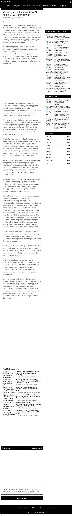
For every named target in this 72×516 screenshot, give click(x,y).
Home (8, 6)
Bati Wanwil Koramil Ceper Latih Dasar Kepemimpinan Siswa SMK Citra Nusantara (62, 108)
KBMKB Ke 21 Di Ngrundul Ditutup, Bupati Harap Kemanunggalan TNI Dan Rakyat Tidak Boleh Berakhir (61, 125)
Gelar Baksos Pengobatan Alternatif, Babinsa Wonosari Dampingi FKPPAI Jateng (27, 412)
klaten (48, 146)
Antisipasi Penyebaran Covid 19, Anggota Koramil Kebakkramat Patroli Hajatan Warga (62, 78)
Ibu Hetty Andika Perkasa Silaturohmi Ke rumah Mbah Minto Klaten (62, 60)
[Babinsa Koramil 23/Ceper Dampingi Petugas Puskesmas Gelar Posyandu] (50, 101)
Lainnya (61, 6)
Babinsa (46, 6)
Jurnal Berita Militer (38, 512)
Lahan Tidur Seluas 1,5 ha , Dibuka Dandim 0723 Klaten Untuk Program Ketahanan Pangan (62, 84)
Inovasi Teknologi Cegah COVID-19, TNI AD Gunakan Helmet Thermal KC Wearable (61, 43)
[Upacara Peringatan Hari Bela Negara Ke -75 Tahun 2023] (50, 119)
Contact (26, 508)
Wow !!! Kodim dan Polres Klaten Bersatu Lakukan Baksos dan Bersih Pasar (27, 388)
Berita (48, 140)
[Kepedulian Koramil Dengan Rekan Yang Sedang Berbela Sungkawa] (50, 90)
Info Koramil (36, 6)
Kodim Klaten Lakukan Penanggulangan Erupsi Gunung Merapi (61, 66)
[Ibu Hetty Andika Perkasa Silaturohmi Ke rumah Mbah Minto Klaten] (50, 60)
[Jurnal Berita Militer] (8, 2)
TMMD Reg (49, 160)
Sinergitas (16, 6)
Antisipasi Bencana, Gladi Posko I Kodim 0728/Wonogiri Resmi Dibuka (61, 55)
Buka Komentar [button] (22, 498)
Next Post (7, 448)
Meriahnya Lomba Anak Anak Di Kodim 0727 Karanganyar (20, 13)
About (19, 508)
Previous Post (35, 448)
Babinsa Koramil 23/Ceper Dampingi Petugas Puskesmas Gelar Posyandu (61, 102)
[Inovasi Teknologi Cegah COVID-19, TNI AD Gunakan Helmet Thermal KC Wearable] (50, 43)
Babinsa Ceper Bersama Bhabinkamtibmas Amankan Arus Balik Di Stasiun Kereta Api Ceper (28, 404)
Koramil (48, 151)
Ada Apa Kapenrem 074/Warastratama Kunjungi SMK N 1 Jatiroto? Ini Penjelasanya (62, 37)
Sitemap (42, 508)
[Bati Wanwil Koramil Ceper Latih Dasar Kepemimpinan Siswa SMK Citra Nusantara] (50, 108)
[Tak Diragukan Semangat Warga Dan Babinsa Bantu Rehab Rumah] (50, 49)
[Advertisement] (22, 84)
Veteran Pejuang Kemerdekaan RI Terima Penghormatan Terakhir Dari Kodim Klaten (61, 71)
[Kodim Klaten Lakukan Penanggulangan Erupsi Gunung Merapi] (50, 66)
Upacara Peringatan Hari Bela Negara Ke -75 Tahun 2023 (62, 119)
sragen (48, 157)
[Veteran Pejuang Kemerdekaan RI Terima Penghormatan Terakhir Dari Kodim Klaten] (50, 71)
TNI (47, 163)
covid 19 (48, 143)
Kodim (48, 149)
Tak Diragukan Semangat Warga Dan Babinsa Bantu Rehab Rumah (61, 49)
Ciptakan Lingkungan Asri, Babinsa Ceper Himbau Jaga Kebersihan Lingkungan (27, 373)
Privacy (34, 508)
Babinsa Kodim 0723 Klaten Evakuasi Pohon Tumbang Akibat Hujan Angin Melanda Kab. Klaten (27, 396)
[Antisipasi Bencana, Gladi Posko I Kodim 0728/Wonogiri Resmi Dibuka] (50, 54)
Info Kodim (26, 6)
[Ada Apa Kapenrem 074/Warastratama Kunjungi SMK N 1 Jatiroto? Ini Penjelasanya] (50, 36)
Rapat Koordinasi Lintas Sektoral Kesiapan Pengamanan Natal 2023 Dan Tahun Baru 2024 (61, 113)
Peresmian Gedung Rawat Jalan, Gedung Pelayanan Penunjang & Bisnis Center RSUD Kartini (28, 381)
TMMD (53, 6)
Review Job (51, 508)
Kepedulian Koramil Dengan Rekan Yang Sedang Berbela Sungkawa (62, 90)
